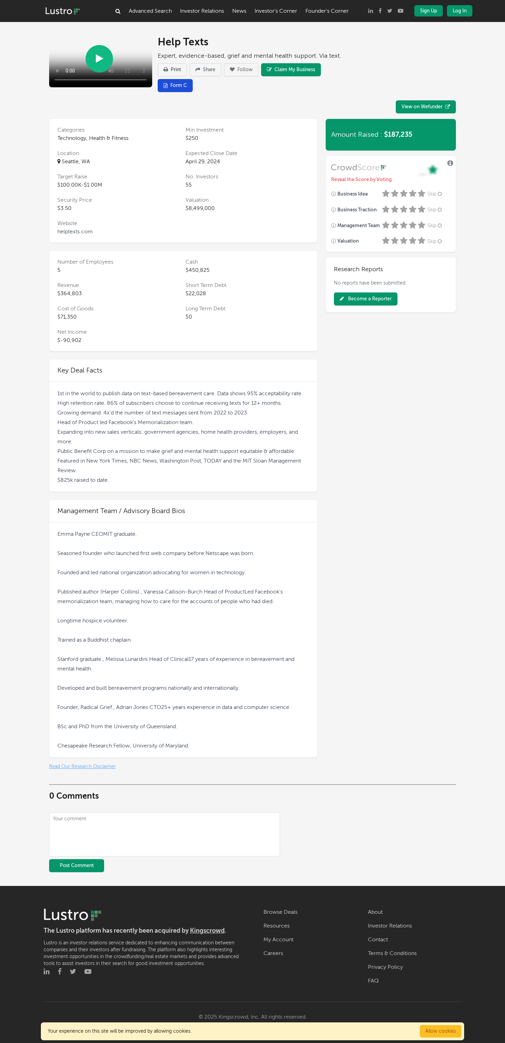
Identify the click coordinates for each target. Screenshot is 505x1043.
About (375, 912)
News (239, 11)
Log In (460, 10)
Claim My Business (294, 69)
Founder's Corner (327, 11)
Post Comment (77, 865)
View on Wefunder (422, 106)
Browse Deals (280, 912)
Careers (273, 953)
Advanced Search (150, 11)
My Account (278, 939)
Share (208, 69)
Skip (431, 194)
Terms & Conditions (392, 953)
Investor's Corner (276, 11)
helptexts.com (75, 232)
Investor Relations (202, 11)
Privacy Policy (385, 967)
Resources (276, 926)
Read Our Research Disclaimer (82, 766)
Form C (178, 85)
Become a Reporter (369, 298)
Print (175, 69)
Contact (378, 939)
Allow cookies (440, 1031)
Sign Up (428, 10)
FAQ (373, 981)
